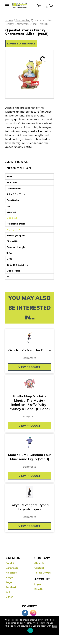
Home (9, 20)
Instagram (33, 613)
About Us (39, 562)
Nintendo (11, 572)
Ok (30, 630)
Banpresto (22, 20)
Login (39, 5)
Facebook (25, 613)
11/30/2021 (13, 229)
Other (9, 596)
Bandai (10, 562)
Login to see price (21, 43)
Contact (39, 567)
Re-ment (11, 587)
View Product (29, 367)
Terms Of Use (42, 572)
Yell (8, 591)
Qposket (12, 217)
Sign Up (45, 5)
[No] (54, 627)
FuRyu (9, 577)
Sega (9, 582)
